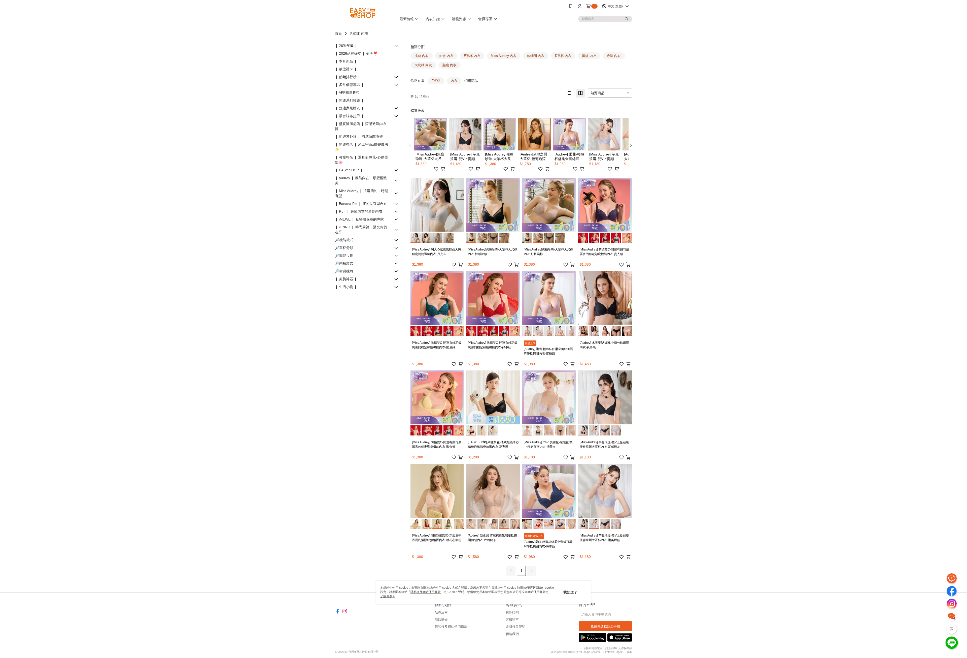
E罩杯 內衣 (472, 56)
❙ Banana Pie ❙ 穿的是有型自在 (361, 204)
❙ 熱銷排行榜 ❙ (348, 77)
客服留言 (512, 619)
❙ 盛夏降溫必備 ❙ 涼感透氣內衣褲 (360, 126)
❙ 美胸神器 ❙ (346, 279)
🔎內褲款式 (344, 263)
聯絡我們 (512, 634)
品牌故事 (441, 612)
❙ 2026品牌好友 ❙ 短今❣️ (356, 53)
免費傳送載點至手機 (605, 626)
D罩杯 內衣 (563, 56)
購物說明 (512, 612)
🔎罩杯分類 (344, 248)
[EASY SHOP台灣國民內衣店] (363, 13)
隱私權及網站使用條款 (451, 627)
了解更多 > (387, 596)
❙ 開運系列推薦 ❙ (349, 100)
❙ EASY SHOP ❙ (349, 170)
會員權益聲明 (515, 627)
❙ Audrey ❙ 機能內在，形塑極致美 (361, 180)
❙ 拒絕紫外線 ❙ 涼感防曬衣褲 (359, 137)
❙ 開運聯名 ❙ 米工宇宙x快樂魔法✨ (361, 146)
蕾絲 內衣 (589, 56)
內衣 (364, 34)
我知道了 (570, 592)
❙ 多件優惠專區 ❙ (349, 85)
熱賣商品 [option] (598, 93)
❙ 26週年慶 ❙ (346, 46)
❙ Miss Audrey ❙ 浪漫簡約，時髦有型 (361, 193)
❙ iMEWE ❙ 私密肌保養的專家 (359, 219)
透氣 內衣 (614, 56)
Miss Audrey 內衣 (503, 56)
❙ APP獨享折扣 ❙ (349, 92)
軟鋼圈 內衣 (535, 56)
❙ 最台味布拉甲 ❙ (349, 116)
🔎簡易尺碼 (344, 256)
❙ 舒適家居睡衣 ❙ (349, 108)
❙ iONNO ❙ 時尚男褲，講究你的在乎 (361, 229)
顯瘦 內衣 (449, 65)
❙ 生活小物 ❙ (346, 287)
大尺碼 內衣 (423, 65)
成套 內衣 (422, 56)
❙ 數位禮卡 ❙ (346, 69)
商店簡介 (441, 619)
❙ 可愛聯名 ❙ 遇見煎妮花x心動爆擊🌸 (361, 159)
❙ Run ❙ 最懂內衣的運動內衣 (358, 211)
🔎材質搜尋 (344, 271)
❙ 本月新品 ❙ (346, 61)
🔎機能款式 (344, 240)
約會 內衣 (446, 56)
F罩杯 (355, 34)
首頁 (338, 34)
